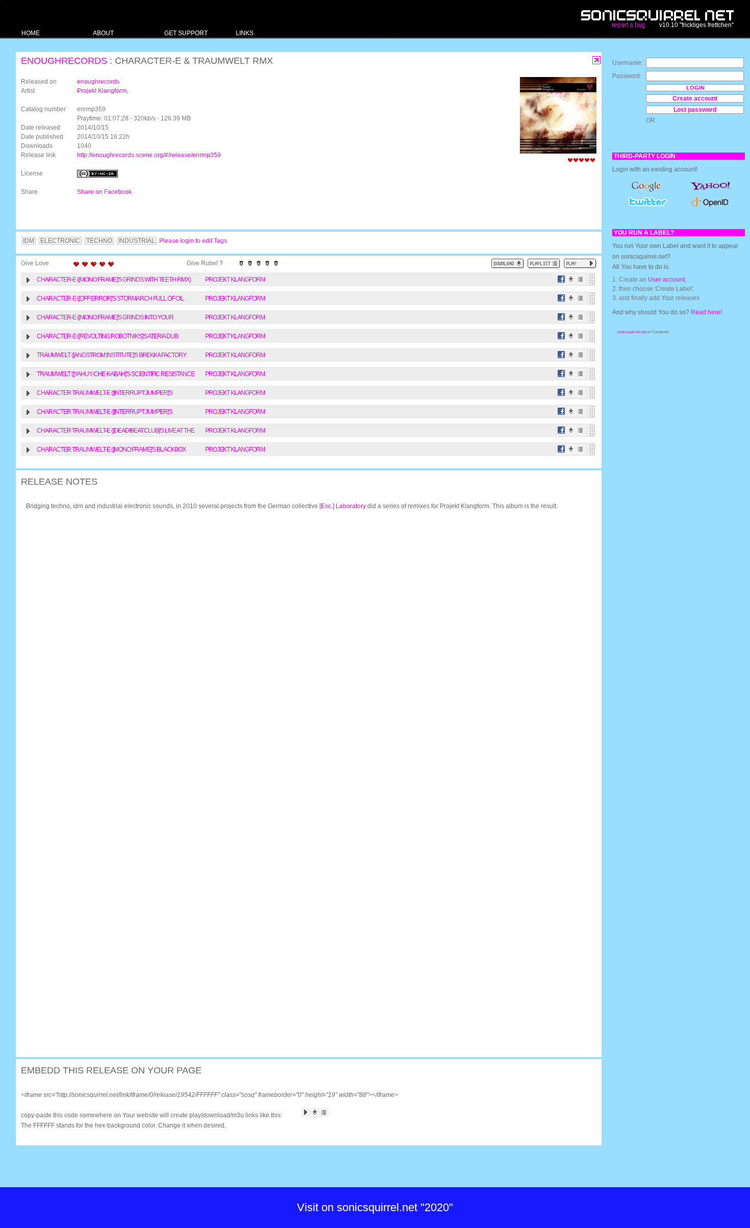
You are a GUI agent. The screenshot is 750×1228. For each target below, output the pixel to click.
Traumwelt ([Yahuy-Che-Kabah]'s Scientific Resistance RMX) (115, 375)
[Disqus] (303, 651)
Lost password (694, 109)
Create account (694, 98)
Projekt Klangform (102, 90)
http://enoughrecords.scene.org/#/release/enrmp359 (149, 155)
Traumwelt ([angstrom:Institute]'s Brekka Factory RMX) (111, 356)
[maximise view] (597, 60)
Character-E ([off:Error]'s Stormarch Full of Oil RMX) (110, 300)
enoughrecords (64, 61)
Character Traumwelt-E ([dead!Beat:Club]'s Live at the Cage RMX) (115, 432)
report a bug (628, 25)
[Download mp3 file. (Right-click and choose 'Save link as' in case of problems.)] (571, 279)
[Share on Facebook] (561, 279)
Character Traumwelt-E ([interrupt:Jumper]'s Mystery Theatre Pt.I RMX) (104, 394)
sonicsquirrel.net (631, 332)
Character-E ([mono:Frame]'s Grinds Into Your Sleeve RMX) (105, 318)
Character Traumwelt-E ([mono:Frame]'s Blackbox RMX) (111, 451)
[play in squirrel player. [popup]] (580, 263)
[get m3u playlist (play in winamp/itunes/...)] (544, 263)
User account (666, 279)
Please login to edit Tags (193, 240)
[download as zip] (507, 263)
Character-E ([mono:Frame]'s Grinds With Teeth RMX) (114, 279)
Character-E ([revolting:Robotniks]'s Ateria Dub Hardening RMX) (107, 337)
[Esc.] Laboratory (342, 506)
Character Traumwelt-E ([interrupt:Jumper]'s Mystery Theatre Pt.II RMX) (104, 413)
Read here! (706, 312)
